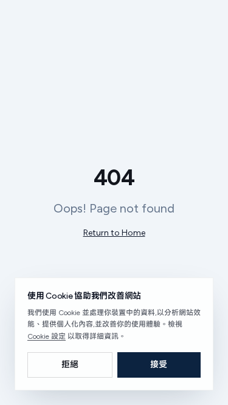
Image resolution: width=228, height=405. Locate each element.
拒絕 (69, 364)
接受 (158, 364)
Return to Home (114, 233)
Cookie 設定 (46, 336)
